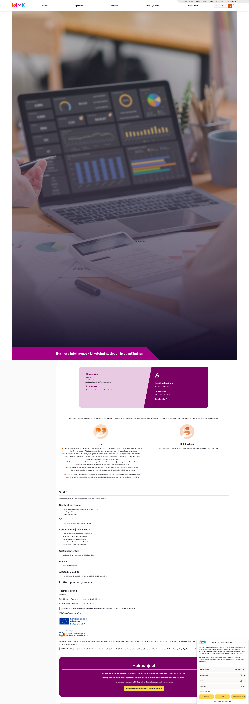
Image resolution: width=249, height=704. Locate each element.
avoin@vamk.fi (131, 608)
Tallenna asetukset (238, 697)
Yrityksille (114, 6)
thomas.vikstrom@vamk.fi (70, 603)
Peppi (204, 1)
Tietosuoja (227, 701)
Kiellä (222, 697)
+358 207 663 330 (92, 603)
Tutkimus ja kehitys (152, 6)
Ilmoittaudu (160, 399)
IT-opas (211, 1)
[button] (245, 642)
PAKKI (198, 1)
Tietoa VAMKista (192, 6)
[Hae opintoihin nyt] (235, 6)
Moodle (191, 1)
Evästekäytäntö (239, 660)
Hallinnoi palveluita (204, 691)
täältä (104, 498)
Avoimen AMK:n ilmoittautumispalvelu (226, 1)
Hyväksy (206, 697)
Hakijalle (45, 6)
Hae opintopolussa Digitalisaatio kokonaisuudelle (143, 688)
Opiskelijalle (79, 6)
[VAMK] (18, 6)
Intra (184, 1)
